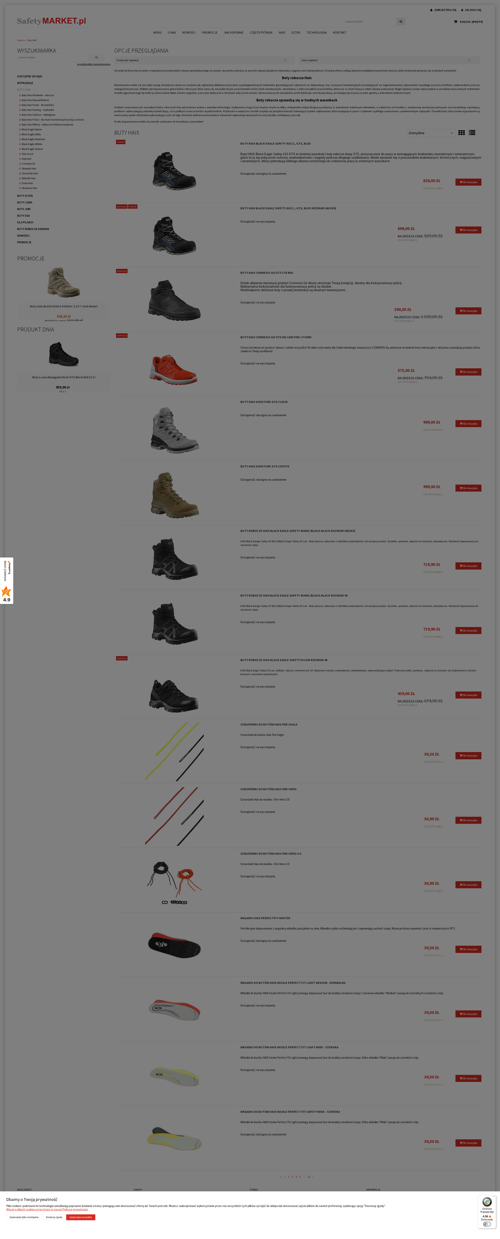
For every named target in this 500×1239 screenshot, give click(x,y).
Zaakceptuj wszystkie (81, 1217)
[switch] (487, 1224)
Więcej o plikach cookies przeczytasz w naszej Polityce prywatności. (47, 1209)
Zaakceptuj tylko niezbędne (24, 1217)
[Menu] (493, 1197)
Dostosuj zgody (54, 1217)
